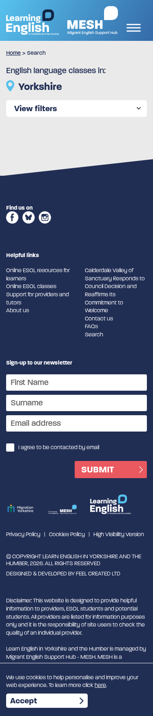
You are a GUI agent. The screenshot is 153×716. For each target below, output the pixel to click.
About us (17, 310)
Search (94, 334)
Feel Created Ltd (98, 573)
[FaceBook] (12, 226)
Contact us (99, 318)
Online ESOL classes (31, 286)
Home (13, 52)
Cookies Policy (67, 534)
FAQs (91, 326)
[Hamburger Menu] (133, 29)
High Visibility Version (118, 534)
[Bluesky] (28, 226)
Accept (23, 701)
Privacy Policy (23, 534)
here (100, 685)
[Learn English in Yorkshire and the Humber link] (32, 22)
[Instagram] (45, 226)
